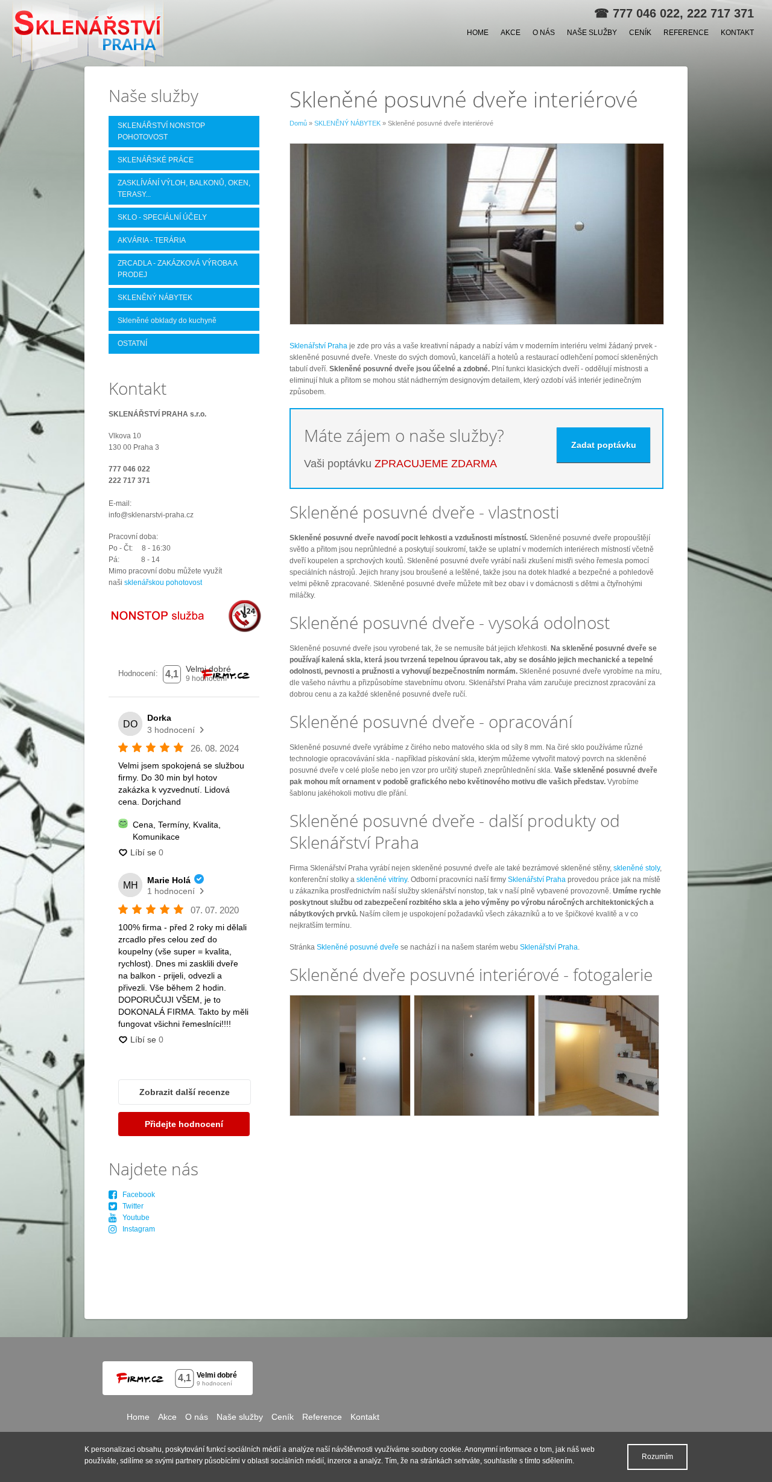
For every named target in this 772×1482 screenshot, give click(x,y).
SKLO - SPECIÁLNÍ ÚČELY (162, 217)
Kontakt (737, 32)
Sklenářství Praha (318, 346)
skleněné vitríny (381, 879)
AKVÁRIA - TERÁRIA (152, 240)
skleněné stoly (636, 868)
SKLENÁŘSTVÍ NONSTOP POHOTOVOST (161, 131)
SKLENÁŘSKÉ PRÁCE (156, 160)
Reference (686, 32)
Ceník (640, 32)
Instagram (136, 1229)
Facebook (136, 1194)
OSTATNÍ (132, 343)
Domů (298, 123)
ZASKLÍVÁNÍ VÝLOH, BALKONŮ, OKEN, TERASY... (184, 189)
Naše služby (592, 32)
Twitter (130, 1206)
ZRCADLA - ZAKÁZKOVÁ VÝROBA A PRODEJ (178, 269)
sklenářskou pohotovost (163, 582)
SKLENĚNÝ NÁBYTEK (347, 123)
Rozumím (657, 1456)
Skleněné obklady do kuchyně (167, 320)
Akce (510, 32)
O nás (544, 32)
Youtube (133, 1217)
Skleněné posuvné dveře (358, 947)
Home (478, 32)
